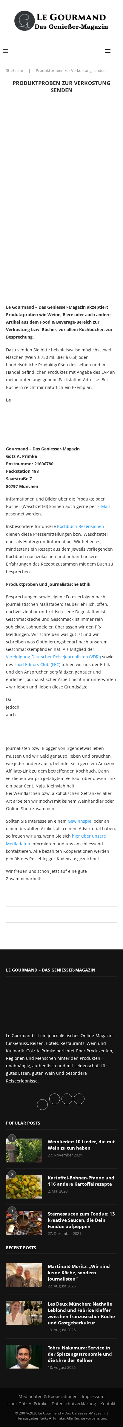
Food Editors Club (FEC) (37, 664)
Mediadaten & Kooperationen (48, 1396)
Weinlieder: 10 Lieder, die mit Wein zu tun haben (81, 1145)
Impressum (93, 1396)
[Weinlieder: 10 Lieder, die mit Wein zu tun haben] (24, 1150)
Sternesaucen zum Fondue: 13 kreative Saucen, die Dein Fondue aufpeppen (81, 1220)
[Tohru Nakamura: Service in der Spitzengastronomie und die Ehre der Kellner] (24, 1357)
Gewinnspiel (80, 821)
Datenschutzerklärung (74, 1403)
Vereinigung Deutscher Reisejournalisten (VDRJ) (53, 657)
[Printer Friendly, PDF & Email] (35, 892)
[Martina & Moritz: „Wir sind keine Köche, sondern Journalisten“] (24, 1275)
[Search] (117, 51)
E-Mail (103, 506)
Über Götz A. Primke (27, 1403)
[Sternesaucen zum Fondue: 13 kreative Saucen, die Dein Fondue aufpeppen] (24, 1223)
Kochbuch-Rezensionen (80, 526)
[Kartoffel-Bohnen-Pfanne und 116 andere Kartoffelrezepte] (24, 1187)
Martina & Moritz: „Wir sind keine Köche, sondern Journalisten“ (79, 1272)
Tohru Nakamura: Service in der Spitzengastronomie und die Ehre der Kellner (80, 1354)
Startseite (14, 70)
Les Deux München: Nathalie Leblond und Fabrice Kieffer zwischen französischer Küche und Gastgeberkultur (81, 1313)
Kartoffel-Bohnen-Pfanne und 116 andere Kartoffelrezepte (81, 1181)
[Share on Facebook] (58, 914)
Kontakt (108, 1403)
